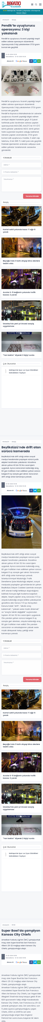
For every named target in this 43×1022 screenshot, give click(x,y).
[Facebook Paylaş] (31, 61)
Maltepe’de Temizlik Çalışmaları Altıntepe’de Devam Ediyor (21, 12)
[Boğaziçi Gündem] (12, 4)
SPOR (13, 925)
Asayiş (14, 20)
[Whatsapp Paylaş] (39, 61)
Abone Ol (10, 61)
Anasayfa (5, 20)
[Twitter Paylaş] (35, 61)
